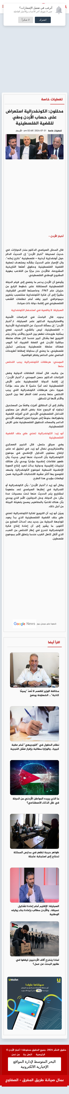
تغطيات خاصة (52, 99)
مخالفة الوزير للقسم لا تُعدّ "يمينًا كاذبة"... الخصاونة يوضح (39, 693)
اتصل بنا (27, 1055)
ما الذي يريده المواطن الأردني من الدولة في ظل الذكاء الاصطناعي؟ (36, 800)
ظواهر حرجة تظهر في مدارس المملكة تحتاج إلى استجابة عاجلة (36, 854)
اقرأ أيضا (54, 642)
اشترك (42, 20)
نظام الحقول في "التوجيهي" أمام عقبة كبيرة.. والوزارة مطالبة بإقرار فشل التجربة (34, 747)
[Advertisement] (34, 36)
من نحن (16, 1055)
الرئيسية (40, 1055)
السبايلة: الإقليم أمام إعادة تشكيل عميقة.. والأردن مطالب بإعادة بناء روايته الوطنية (35, 910)
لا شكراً (26, 20)
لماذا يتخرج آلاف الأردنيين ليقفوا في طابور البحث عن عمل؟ (37, 962)
